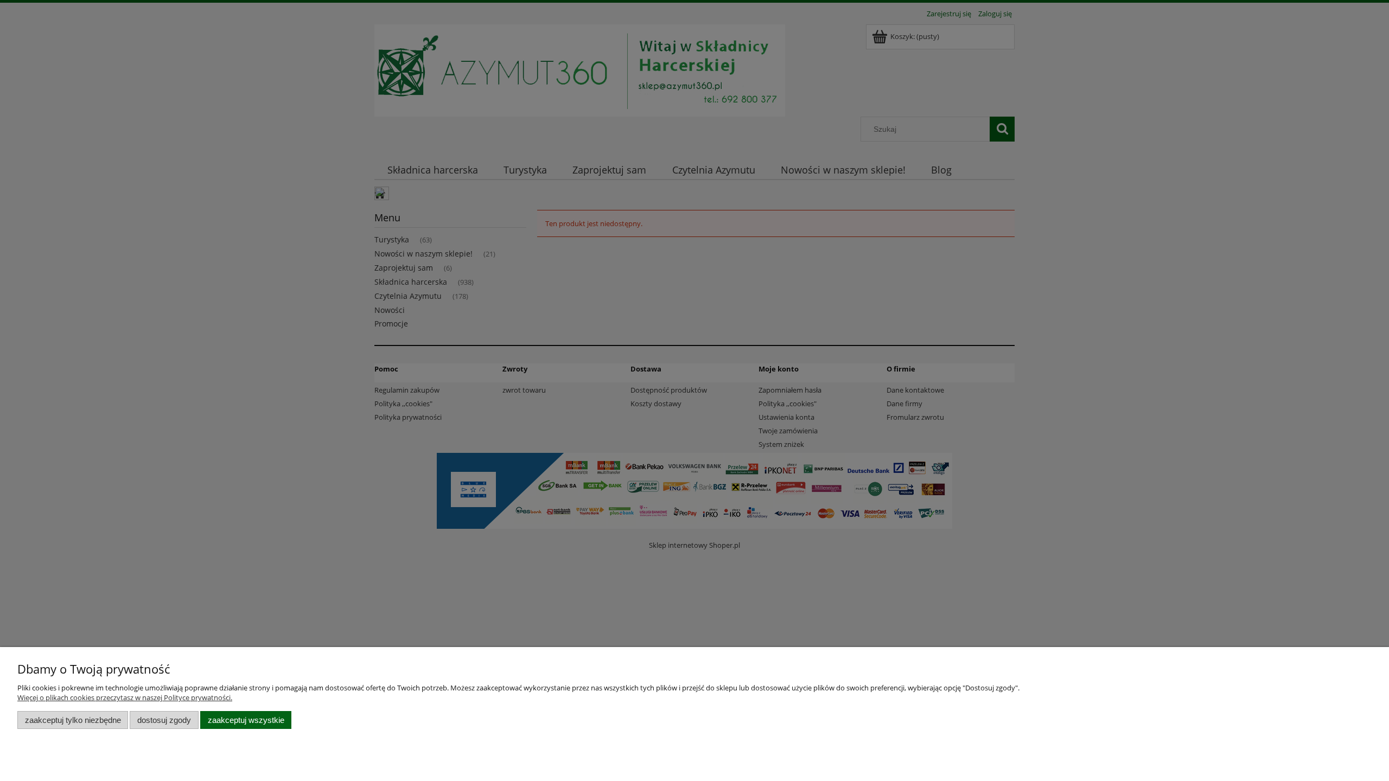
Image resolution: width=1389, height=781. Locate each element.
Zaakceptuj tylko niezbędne (73, 720)
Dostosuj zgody (164, 720)
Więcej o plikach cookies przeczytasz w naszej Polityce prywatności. (124, 697)
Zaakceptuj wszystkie (246, 720)
